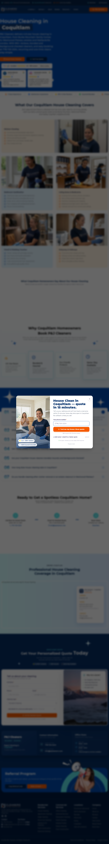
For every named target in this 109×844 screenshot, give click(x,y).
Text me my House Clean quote (72, 429)
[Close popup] (89, 399)
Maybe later (71, 444)
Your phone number (60, 419)
